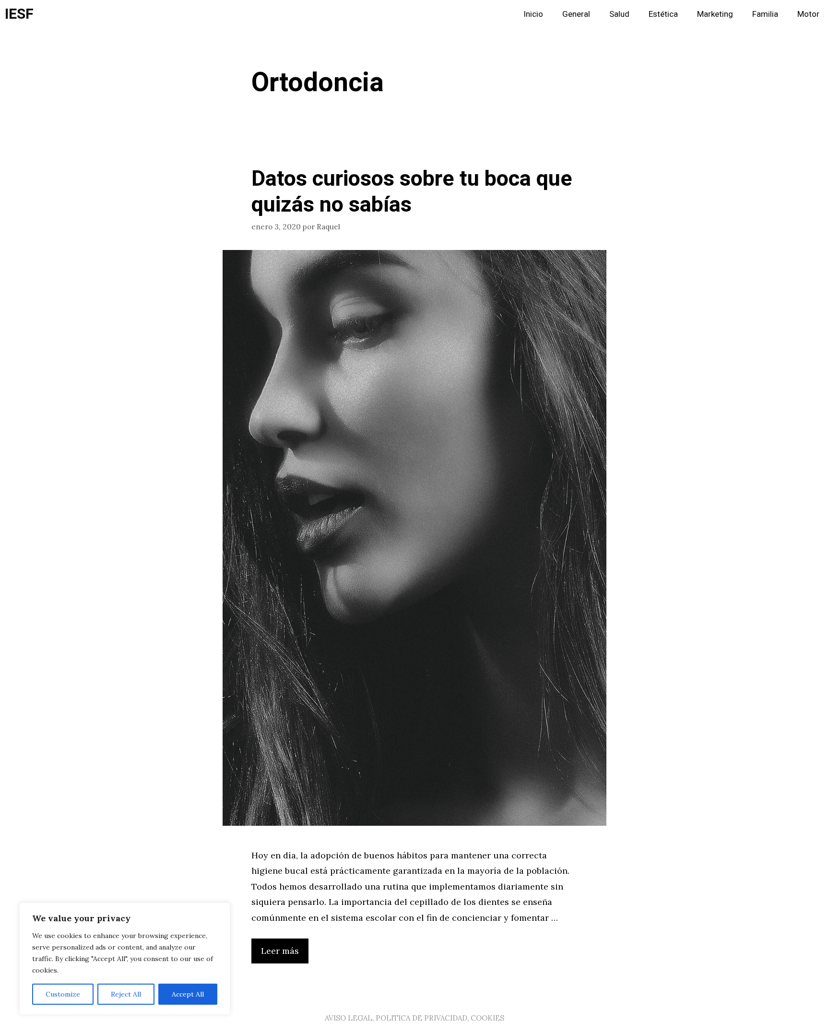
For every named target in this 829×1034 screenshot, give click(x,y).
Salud (619, 14)
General (576, 14)
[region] (124, 959)
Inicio (533, 14)
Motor (808, 14)
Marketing (715, 14)
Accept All (188, 994)
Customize (63, 994)
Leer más (280, 950)
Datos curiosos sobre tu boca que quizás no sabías (411, 192)
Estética (663, 14)
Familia (765, 14)
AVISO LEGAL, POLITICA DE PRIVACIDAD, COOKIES (414, 1017)
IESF (19, 14)
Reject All (126, 994)
